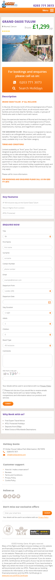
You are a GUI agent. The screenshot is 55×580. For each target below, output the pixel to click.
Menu (45, 10)
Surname (6, 253)
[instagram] (18, 496)
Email (5, 275)
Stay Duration (8, 307)
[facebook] (5, 496)
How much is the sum (9, 371)
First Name (7, 242)
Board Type (7, 340)
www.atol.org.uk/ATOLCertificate (15, 575)
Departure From (9, 285)
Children (6, 329)
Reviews (8, 472)
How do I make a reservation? (17, 469)
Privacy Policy (45, 386)
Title (4, 231)
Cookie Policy (10, 480)
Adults (5, 318)
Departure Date (8, 296)
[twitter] (14, 496)
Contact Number (9, 264)
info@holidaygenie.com (16, 454)
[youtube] (9, 496)
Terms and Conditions (13, 475)
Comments (7, 351)
